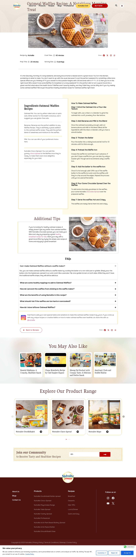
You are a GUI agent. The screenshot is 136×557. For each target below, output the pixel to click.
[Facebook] (103, 55)
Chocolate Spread (93, 192)
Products (42, 6)
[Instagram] (110, 55)
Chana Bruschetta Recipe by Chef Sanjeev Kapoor (55, 371)
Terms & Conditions (51, 542)
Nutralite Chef (83, 6)
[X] (107, 55)
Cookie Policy (29, 554)
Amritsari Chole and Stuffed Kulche (103, 371)
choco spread (35, 153)
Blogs (60, 6)
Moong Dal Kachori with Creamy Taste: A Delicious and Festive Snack (80, 372)
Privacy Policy (38, 542)
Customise (101, 553)
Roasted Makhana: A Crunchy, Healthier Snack (30, 371)
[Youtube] (108, 503)
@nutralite (31, 320)
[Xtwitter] (113, 503)
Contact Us (16, 500)
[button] (12, 416)
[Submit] (104, 454)
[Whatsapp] (114, 55)
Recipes (51, 6)
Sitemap (63, 542)
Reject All (114, 553)
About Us (32, 6)
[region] (68, 551)
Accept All (127, 553)
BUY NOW (98, 6)
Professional (69, 6)
